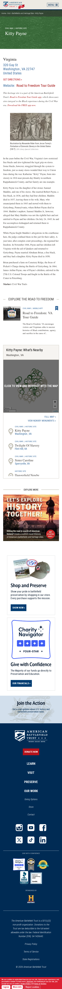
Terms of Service (31, 951)
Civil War (9, 28)
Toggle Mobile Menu (53, 5)
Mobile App (38, 308)
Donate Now (31, 751)
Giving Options (31, 799)
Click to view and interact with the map (31, 386)
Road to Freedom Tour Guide (35, 86)
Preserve (31, 782)
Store (35, 807)
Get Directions (16, 79)
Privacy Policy (31, 944)
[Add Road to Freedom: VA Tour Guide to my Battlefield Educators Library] (56, 308)
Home (15, 4)
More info (17, 987)
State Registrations (31, 959)
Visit (9, 13)
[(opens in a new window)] (19, 827)
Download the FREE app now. (21, 105)
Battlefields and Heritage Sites (23, 13)
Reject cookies (32, 987)
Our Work (31, 791)
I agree (6, 987)
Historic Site (30, 426)
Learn (31, 763)
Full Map (49, 416)
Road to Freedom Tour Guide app (25, 96)
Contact (31, 814)
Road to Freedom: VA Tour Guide (37, 315)
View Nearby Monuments (42, 421)
